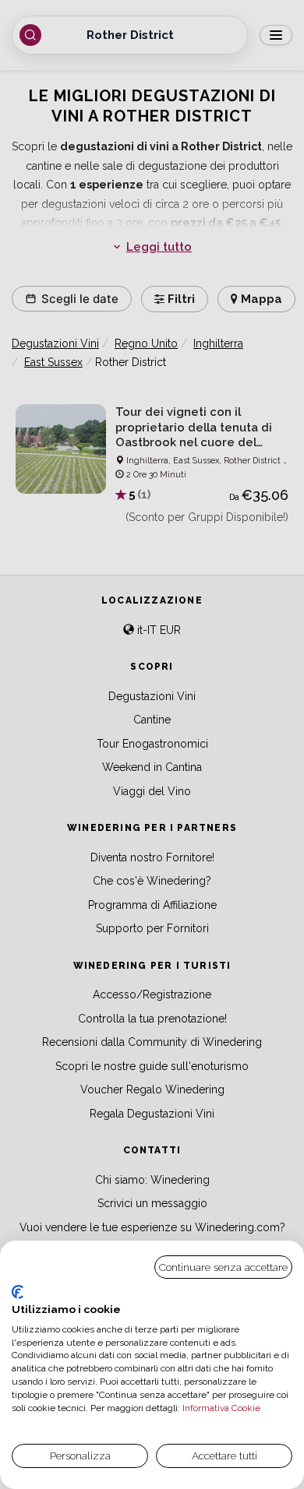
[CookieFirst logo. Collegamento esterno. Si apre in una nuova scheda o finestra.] (17, 1292)
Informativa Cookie (220, 1408)
